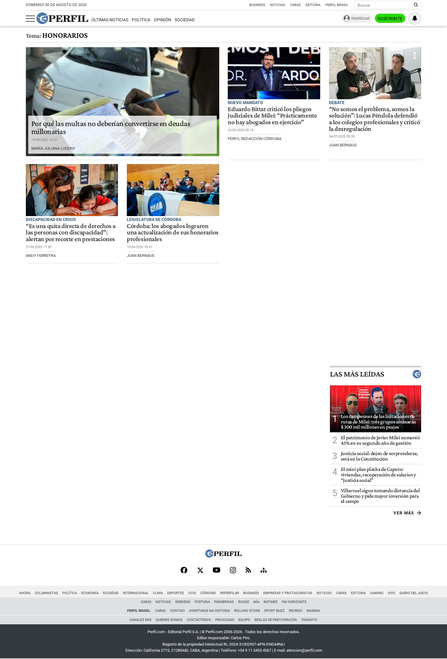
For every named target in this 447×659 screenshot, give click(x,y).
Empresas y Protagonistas (287, 593)
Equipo (244, 620)
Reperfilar (229, 593)
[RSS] (248, 570)
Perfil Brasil (336, 5)
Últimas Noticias (110, 20)
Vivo (391, 593)
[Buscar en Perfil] (416, 5)
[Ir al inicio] (62, 18)
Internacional (136, 593)
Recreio (295, 611)
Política (141, 20)
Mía (256, 602)
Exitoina (358, 593)
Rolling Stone (247, 611)
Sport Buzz (274, 611)
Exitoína (313, 5)
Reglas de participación (276, 620)
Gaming (376, 593)
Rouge (243, 602)
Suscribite (390, 18)
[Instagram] (233, 570)
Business (257, 5)
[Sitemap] (264, 571)
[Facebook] (184, 571)
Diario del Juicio (414, 593)
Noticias (277, 5)
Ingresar (360, 18)
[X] (200, 570)
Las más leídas (357, 374)
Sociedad (185, 20)
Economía (90, 593)
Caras (295, 5)
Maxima (313, 611)
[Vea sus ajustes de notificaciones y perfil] (415, 18)
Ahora (24, 593)
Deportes (175, 593)
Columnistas (46, 593)
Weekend (182, 602)
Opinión (162, 20)
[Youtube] (216, 570)
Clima (158, 593)
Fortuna (202, 602)
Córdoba (208, 593)
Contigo (177, 611)
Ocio (192, 593)
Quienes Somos (169, 620)
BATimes (271, 602)
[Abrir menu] (30, 18)
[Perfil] (223, 556)
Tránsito (309, 620)
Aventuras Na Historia (209, 611)
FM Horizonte (294, 602)
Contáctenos (199, 620)
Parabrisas (224, 602)
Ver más (403, 512)
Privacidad (224, 620)
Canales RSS (140, 620)
